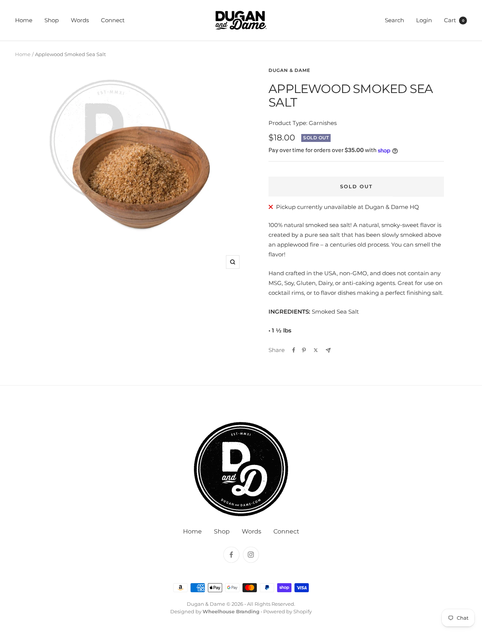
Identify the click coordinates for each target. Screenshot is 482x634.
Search (394, 20)
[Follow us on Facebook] (231, 554)
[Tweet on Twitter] (316, 350)
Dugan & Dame (289, 70)
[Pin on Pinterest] (304, 350)
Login (424, 20)
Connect (113, 20)
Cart (454, 20)
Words (80, 20)
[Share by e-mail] (328, 350)
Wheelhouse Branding (231, 611)
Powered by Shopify (287, 611)
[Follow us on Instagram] (251, 554)
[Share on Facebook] (293, 350)
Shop (51, 20)
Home (23, 20)
